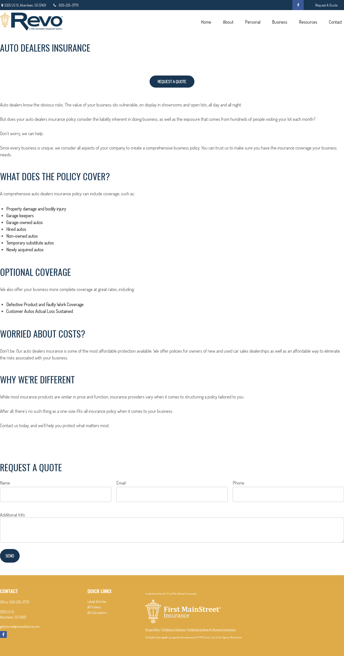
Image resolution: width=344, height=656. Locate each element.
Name (5, 483)
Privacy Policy (152, 629)
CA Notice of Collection (174, 629)
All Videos (94, 607)
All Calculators (97, 612)
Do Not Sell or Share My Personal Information (212, 629)
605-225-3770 (69, 5)
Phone (238, 483)
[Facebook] (298, 5)
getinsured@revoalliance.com (20, 626)
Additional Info (12, 515)
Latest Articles (96, 601)
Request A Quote (326, 5)
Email (121, 483)
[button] (206, 21)
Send (10, 555)
